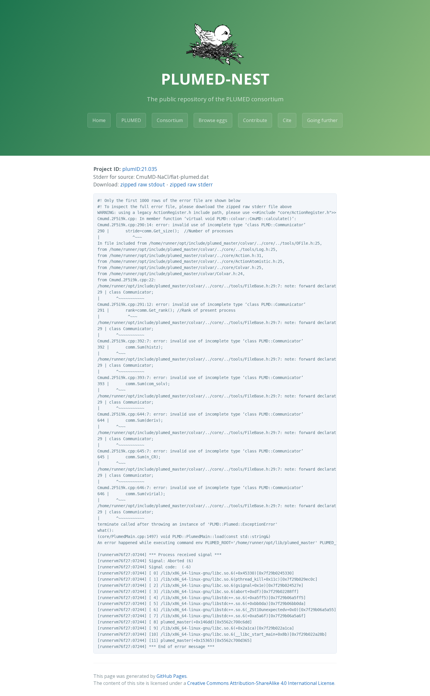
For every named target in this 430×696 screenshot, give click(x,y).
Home (99, 120)
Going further (322, 120)
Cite (287, 120)
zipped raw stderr (191, 184)
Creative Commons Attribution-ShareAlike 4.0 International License (260, 683)
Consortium (170, 120)
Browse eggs (213, 120)
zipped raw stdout (142, 184)
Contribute (255, 120)
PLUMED (131, 120)
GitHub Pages (171, 676)
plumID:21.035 (139, 168)
